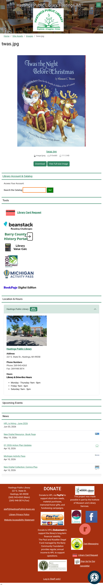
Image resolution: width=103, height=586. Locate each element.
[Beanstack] (18, 225)
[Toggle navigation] (98, 5)
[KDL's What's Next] (11, 260)
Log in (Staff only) (52, 579)
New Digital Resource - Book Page (20, 434)
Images (29, 36)
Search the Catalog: (13, 190)
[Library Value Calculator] (17, 247)
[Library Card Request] (74, 555)
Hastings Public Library (21, 309)
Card (87, 555)
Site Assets (17, 36)
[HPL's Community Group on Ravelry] (85, 529)
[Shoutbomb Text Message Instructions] (77, 543)
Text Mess (88, 543)
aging (95, 543)
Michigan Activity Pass (14, 456)
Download (40, 164)
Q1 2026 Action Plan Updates (18, 445)
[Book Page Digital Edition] (20, 287)
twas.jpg (51, 151)
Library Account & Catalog (17, 176)
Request (94, 555)
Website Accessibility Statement (19, 520)
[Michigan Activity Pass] (18, 274)
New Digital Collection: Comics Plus (20, 467)
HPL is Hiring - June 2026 (16, 423)
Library (81, 555)
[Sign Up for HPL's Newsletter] (77, 561)
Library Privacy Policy (19, 514)
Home (6, 36)
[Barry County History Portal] (18, 236)
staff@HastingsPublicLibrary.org (19, 509)
